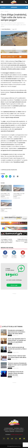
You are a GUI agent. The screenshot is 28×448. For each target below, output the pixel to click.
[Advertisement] (14, 308)
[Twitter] (20, 438)
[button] (26, 2)
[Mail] (12, 438)
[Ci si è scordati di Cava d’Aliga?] (6, 203)
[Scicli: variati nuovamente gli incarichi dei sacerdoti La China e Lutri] (4, 349)
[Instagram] (7, 438)
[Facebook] (3, 438)
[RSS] (16, 438)
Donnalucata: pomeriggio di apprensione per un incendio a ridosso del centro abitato (16, 331)
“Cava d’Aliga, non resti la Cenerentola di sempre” (18, 195)
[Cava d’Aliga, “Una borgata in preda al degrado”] (6, 188)
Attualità (10, 343)
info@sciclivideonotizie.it (17, 434)
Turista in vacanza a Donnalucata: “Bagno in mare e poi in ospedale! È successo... (17, 364)
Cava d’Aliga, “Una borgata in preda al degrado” (5, 195)
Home (2, 11)
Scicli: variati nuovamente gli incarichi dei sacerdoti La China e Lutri (17, 348)
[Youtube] (24, 438)
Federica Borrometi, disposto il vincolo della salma (21, 241)
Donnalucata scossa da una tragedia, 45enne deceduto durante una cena (15, 373)
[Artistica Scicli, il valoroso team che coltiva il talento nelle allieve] (4, 358)
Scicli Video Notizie (6, 29)
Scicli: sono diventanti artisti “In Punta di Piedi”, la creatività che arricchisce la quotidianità (17, 340)
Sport (9, 359)
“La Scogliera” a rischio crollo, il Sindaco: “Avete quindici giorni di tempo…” (7, 241)
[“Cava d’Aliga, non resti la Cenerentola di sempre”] (18, 188)
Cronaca (9, 335)
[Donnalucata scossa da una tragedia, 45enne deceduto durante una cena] (4, 374)
